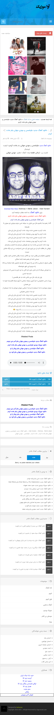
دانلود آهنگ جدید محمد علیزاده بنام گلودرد (38, 506)
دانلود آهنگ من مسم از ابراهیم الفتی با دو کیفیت (30, 526)
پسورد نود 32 (27, 681)
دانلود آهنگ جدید (45, 145)
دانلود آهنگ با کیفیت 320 (39, 384)
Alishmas (40, 431)
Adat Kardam (32, 431)
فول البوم (49, 599)
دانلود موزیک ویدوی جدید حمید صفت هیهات (37, 485)
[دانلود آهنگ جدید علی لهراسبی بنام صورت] (17, 65)
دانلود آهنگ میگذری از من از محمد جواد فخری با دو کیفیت (27, 547)
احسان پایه (47, 638)
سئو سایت (27, 689)
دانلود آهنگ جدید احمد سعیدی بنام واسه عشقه (36, 509)
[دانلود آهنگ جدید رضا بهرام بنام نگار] (36, 65)
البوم (50, 593)
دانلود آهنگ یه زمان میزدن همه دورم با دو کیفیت (30, 562)
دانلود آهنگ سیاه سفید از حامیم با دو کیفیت (31, 533)
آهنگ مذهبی (47, 605)
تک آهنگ (27, 119)
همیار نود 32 (27, 686)
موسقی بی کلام (47, 616)
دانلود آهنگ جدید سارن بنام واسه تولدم (39, 478)
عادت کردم (34, 433)
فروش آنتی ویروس (27, 695)
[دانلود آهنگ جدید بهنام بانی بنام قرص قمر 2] (36, 104)
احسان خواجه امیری (45, 645)
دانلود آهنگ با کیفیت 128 (39, 379)
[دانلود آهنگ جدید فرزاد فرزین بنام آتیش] (17, 84)
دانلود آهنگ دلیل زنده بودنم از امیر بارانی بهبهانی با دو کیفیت (26, 540)
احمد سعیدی (47, 648)
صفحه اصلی (35, 119)
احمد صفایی (47, 655)
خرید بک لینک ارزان (27, 675)
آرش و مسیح (46, 658)
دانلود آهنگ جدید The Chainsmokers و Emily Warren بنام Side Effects (30, 482)
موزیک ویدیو (48, 610)
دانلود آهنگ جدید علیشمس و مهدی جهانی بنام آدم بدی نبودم (27, 341)
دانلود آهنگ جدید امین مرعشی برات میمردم (37, 489)
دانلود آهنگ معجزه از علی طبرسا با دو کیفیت (31, 555)
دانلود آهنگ (34, 212)
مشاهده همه (6, 33)
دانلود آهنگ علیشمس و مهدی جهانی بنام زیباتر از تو (27, 348)
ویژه (50, 622)
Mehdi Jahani (48, 431)
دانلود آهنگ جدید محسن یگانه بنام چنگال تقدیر (36, 499)
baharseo (19, 707)
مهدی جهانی (19, 433)
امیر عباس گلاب (46, 662)
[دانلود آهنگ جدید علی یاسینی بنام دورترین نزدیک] (17, 104)
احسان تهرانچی (46, 641)
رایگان (27, 692)
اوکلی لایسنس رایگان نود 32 (27, 683)
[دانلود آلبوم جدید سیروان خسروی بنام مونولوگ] (36, 46)
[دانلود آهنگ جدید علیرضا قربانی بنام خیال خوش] (17, 46)
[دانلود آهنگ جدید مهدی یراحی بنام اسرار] (36, 84)
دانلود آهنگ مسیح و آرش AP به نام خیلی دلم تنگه (35, 495)
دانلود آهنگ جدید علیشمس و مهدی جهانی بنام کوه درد (27, 352)
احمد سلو (48, 651)
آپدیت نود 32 (27, 678)
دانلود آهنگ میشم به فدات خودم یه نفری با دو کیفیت (29, 569)
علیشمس (26, 433)
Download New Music (11, 209)
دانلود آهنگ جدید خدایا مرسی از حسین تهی (37, 492)
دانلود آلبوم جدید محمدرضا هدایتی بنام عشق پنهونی (35, 502)
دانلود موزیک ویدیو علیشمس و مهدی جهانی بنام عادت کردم (27, 345)
